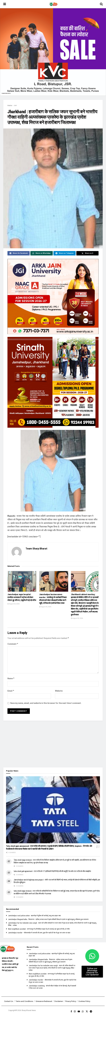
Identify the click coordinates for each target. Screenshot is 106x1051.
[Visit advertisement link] (53, 52)
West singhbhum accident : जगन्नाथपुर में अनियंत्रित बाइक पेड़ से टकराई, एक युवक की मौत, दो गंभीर (39, 929)
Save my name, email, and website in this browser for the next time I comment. (45, 703)
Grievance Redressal (44, 1001)
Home (9, 105)
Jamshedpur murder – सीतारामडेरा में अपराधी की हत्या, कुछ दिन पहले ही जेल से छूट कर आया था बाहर (39, 933)
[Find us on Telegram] (91, 1011)
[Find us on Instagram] (75, 1011)
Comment (12, 644)
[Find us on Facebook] (71, 1011)
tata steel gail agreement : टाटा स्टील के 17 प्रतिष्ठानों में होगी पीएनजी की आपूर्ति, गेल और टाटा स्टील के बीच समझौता (52, 871)
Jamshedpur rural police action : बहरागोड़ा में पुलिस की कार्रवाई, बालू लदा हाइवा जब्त (34, 916)
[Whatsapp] (92, 956)
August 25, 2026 (77, 618)
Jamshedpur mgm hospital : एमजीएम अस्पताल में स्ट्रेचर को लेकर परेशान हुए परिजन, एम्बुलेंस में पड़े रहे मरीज (21, 597)
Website (59, 691)
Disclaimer (58, 1001)
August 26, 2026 (14, 604)
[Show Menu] (4, 4)
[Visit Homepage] (53, 4)
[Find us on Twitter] (87, 1011)
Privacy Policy (70, 1001)
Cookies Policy (84, 1001)
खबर (15, 105)
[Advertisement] (53, 744)
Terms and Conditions (24, 1001)
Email (10, 690)
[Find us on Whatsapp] (83, 1011)
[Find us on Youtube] (79, 1011)
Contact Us (8, 1001)
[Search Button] (101, 4)
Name (10, 678)
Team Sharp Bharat (36, 548)
